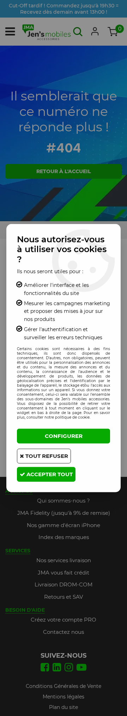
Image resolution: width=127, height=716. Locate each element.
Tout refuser (46, 456)
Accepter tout (49, 474)
